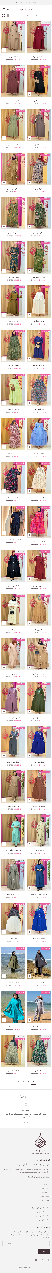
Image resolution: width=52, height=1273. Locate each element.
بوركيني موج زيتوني (13, 982)
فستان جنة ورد (38, 1071)
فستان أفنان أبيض (13, 630)
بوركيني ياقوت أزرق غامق (39, 894)
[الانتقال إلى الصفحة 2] (18, 1082)
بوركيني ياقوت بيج (38, 850)
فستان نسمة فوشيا (39, 542)
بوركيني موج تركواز (13, 1026)
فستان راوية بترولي (13, 277)
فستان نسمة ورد (13, 497)
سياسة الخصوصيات (43, 1216)
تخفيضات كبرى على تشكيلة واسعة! (26, 2)
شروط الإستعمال (43, 1212)
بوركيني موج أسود (38, 982)
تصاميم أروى (45, 1196)
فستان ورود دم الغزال (39, 586)
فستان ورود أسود (13, 586)
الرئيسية (47, 1184)
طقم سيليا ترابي (39, 145)
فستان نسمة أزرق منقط (13, 540)
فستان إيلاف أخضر (38, 233)
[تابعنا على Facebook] (48, 1260)
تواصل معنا (46, 1200)
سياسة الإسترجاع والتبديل (40, 1208)
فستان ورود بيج (13, 674)
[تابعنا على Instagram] (42, 1260)
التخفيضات (46, 1192)
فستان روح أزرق (38, 453)
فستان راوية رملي (13, 233)
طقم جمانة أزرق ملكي (39, 365)
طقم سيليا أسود (39, 101)
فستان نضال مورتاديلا (13, 718)
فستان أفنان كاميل (39, 674)
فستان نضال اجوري (39, 806)
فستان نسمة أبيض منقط (38, 497)
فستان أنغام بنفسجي (38, 409)
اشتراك (43, 1251)
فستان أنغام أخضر (13, 365)
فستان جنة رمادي (13, 1071)
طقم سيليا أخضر (13, 145)
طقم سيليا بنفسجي (13, 101)
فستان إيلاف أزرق (38, 189)
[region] (26, 1110)
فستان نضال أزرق (38, 762)
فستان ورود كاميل (38, 630)
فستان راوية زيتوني (39, 277)
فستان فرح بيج (13, 57)
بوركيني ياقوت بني (13, 806)
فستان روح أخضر (13, 409)
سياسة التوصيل (44, 1220)
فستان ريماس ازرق (39, 938)
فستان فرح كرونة (38, 57)
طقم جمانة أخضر (13, 321)
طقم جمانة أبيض (39, 321)
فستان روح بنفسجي (13, 453)
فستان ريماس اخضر (13, 894)
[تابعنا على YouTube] (36, 1260)
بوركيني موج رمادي (39, 1026)
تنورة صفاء (13, 938)
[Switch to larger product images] (8, 15)
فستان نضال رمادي (13, 762)
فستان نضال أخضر (39, 718)
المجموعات (46, 1188)
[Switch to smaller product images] (3, 15)
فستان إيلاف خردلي (13, 189)
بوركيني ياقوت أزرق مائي (13, 850)
